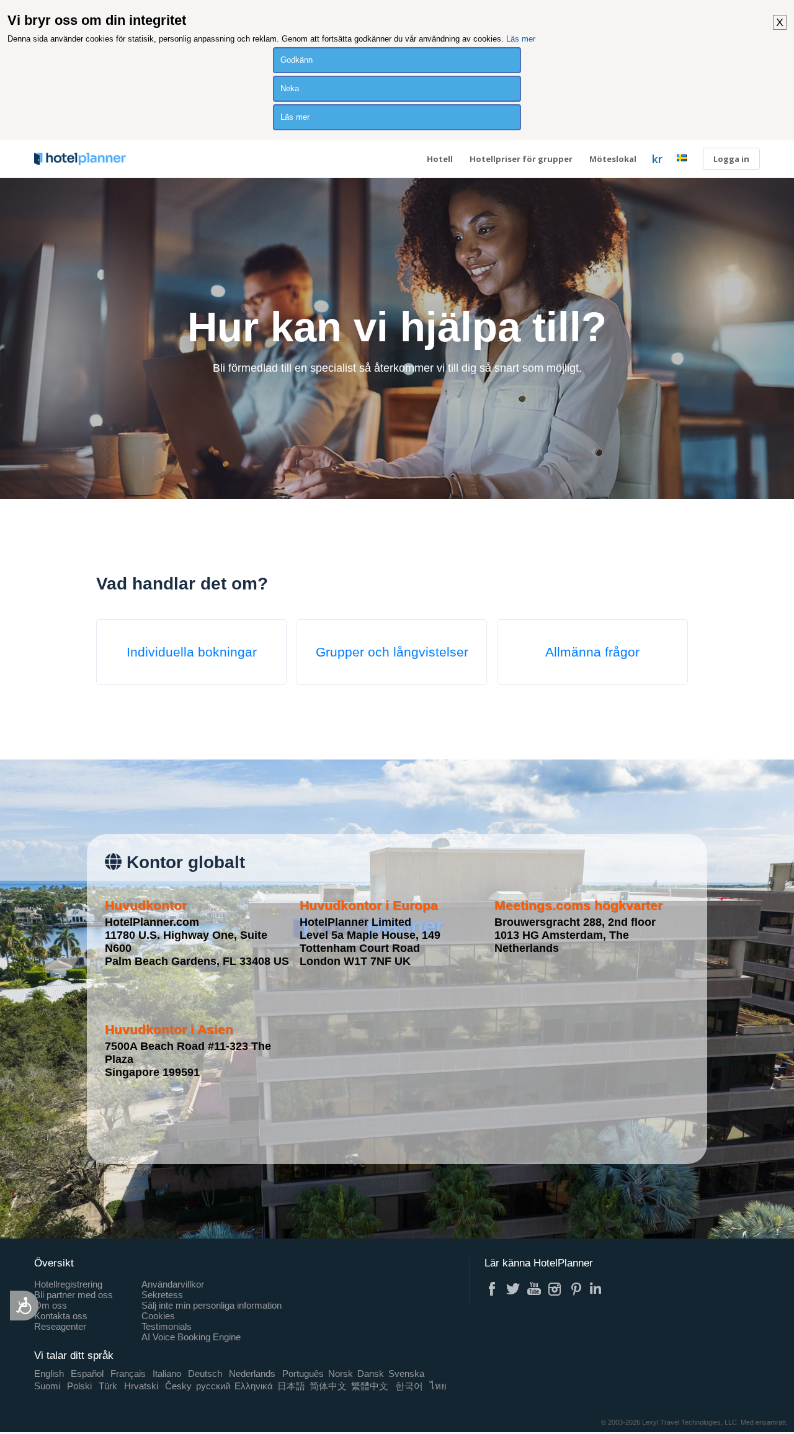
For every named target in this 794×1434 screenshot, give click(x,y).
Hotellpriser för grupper (521, 158)
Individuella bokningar (192, 652)
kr (657, 158)
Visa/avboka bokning (350, 704)
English (49, 1373)
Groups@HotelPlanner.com (372, 721)
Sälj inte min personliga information (211, 1305)
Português (303, 1373)
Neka (289, 88)
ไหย (438, 1386)
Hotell (440, 158)
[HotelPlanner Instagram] (555, 1289)
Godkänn (296, 60)
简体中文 (328, 1386)
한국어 (409, 1386)
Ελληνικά (253, 1386)
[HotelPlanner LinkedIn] (597, 1289)
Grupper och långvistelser (392, 652)
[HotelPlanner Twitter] (513, 1289)
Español (87, 1373)
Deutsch (205, 1373)
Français (128, 1373)
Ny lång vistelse (346, 711)
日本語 (291, 1386)
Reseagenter (60, 1326)
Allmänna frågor (592, 652)
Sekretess (162, 1294)
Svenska (406, 1373)
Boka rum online (346, 711)
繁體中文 (369, 1386)
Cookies (158, 1316)
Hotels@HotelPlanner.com (367, 714)
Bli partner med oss (73, 1294)
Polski (79, 1386)
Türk (108, 1386)
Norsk (340, 1373)
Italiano (167, 1373)
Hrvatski (141, 1386)
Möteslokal (612, 158)
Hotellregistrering (68, 1284)
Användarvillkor (172, 1284)
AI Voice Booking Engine (191, 1337)
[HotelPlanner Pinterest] (576, 1289)
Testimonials (166, 1326)
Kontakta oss (60, 1316)
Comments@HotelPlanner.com (374, 694)
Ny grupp (340, 704)
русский (213, 1386)
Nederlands (252, 1373)
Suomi (47, 1386)
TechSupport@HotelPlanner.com (376, 708)
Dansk (370, 1373)
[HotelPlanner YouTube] (534, 1289)
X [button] (779, 22)
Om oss (50, 1305)
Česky (178, 1386)
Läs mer (520, 38)
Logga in (731, 158)
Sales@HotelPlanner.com (378, 701)
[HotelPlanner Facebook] (491, 1289)
